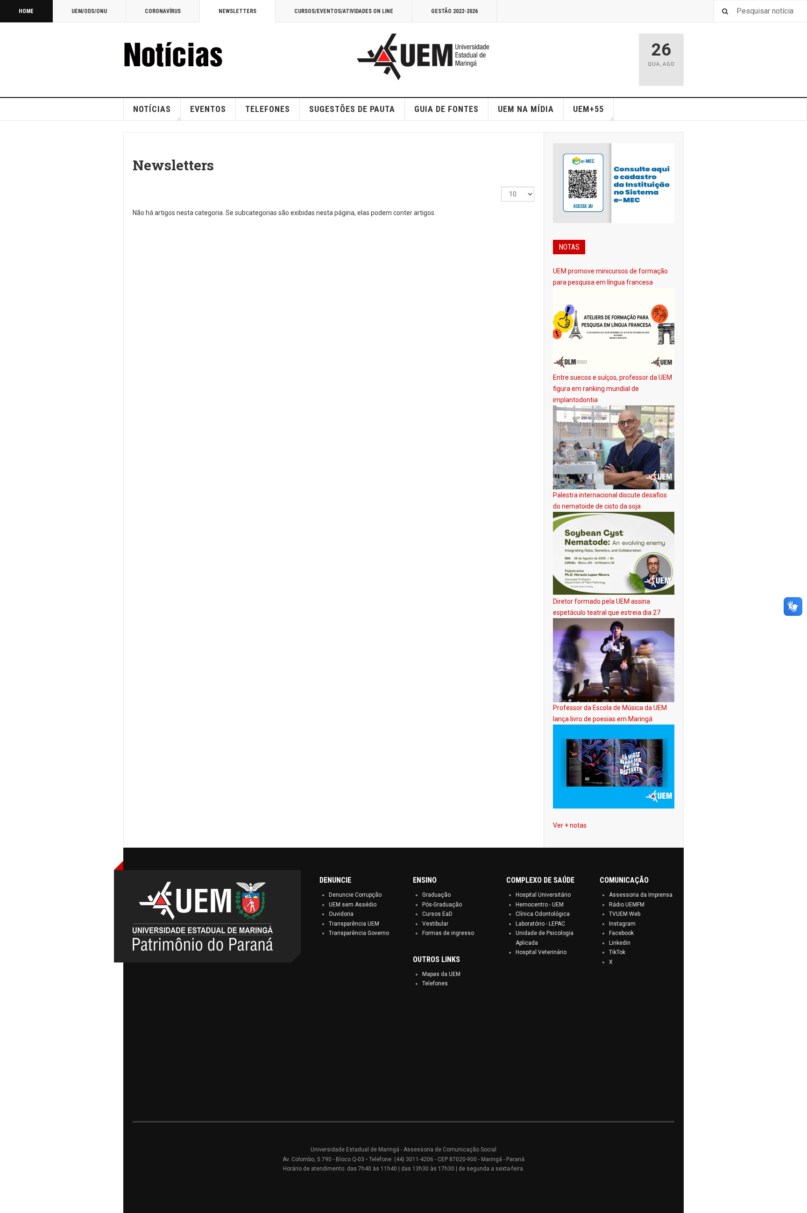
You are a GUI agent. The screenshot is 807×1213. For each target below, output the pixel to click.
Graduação (436, 895)
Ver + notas (570, 825)
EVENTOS (208, 109)
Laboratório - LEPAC (540, 923)
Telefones (435, 983)
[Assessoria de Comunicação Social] (193, 57)
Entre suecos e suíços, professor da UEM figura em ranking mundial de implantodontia (612, 389)
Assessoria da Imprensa (640, 895)
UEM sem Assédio (352, 904)
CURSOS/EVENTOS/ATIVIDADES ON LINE (343, 11)
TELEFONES (267, 109)
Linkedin (619, 943)
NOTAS (569, 247)
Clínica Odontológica (543, 914)
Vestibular (435, 923)
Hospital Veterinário (541, 952)
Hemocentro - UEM (540, 904)
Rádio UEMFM (626, 904)
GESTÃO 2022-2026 (454, 11)
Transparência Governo (359, 933)
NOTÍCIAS (152, 109)
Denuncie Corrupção (355, 895)
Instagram (622, 923)
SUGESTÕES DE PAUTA (352, 109)
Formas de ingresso (448, 933)
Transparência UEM (354, 923)
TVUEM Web (624, 914)
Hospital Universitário (543, 895)
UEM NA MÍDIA (526, 109)
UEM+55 (588, 109)
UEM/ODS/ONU (89, 11)
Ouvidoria (341, 914)
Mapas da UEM (441, 974)
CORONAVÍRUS (163, 11)
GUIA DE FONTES (446, 109)
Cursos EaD (437, 914)
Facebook (621, 933)
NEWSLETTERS (237, 11)
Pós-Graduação (442, 904)
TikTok (617, 952)
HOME (26, 11)
